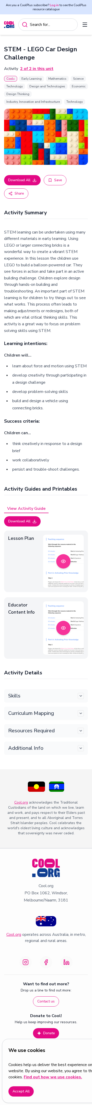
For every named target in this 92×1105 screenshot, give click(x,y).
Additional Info (25, 748)
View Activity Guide (26, 508)
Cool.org (21, 802)
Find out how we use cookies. (53, 1077)
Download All (19, 180)
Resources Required (31, 730)
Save (58, 180)
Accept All (21, 1091)
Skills (14, 695)
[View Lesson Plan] (63, 561)
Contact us (46, 1001)
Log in (54, 5)
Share (19, 193)
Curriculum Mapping (31, 713)
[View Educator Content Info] (63, 628)
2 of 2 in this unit (36, 69)
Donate (49, 1033)
